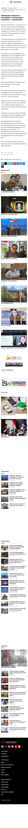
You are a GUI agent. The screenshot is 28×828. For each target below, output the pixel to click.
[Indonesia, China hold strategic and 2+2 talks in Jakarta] (4, 701)
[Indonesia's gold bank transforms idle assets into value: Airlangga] (14, 204)
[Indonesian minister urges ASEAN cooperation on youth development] (14, 338)
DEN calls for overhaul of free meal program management (14, 436)
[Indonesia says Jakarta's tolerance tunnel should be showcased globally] (4, 547)
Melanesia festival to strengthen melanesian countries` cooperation (13, 10)
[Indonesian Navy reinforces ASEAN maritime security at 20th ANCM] (4, 582)
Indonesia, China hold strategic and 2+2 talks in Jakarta (16, 701)
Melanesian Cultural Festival (12, 159)
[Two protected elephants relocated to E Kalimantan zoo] (4, 554)
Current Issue (12, 8)
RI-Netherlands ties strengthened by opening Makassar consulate (16, 708)
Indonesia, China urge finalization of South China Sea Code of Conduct (13, 235)
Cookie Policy (4, 787)
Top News (4, 646)
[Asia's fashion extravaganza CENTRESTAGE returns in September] (14, 360)
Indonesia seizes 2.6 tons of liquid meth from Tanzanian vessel (17, 603)
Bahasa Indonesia (6, 779)
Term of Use (4, 782)
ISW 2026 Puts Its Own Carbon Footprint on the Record (14, 391)
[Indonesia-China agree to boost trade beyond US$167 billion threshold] (4, 680)
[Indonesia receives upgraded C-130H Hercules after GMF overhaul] (4, 568)
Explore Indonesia (6, 767)
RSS (2, 794)
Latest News (5, 471)
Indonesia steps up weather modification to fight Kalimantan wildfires (14, 666)
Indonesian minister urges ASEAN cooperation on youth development (13, 347)
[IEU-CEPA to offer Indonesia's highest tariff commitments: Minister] (14, 182)
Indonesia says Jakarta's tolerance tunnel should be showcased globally (16, 547)
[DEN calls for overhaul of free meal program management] (14, 427)
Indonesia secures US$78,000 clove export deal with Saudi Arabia (17, 694)
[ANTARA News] (15, 2)
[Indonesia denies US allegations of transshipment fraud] (4, 722)
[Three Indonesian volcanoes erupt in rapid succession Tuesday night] (4, 589)
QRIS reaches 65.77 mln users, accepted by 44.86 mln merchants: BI (13, 413)
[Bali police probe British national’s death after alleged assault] (14, 293)
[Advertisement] (14, 455)
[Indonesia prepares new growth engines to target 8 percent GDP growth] (4, 561)
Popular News (5, 541)
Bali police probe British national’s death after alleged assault (13, 302)
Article (3, 769)
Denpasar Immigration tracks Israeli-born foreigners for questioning (13, 280)
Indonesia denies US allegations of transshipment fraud (17, 722)
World (2, 762)
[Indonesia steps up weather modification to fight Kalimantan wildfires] (14, 658)
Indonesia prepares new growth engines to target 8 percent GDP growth (16, 561)
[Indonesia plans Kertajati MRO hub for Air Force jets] (4, 610)
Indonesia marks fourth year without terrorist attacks (12, 324)
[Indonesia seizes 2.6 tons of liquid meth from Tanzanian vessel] (4, 603)
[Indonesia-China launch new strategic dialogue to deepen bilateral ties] (4, 687)
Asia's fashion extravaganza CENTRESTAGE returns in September (13, 369)
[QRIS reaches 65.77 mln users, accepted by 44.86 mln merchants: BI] (14, 405)
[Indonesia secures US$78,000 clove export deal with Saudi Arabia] (4, 694)
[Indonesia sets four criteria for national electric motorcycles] (4, 729)
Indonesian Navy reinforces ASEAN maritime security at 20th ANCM (16, 582)
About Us (3, 789)
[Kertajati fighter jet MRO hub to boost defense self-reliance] (4, 596)
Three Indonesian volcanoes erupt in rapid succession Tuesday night (17, 589)
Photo (2, 772)
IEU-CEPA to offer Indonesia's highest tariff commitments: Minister (13, 191)
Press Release (5, 774)
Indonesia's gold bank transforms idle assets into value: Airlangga (12, 213)
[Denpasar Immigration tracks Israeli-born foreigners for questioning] (14, 271)
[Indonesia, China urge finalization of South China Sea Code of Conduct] (14, 227)
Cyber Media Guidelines (7, 792)
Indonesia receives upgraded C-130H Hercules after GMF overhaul (17, 568)
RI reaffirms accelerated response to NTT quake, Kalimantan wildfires (13, 257)
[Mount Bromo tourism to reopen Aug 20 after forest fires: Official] (4, 575)
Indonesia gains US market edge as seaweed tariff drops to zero (17, 673)
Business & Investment (7, 764)
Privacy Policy (4, 784)
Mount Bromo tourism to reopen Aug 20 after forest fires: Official (16, 575)
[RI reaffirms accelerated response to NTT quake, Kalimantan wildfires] (14, 249)
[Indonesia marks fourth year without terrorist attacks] (14, 316)
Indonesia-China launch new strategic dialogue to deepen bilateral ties (17, 687)
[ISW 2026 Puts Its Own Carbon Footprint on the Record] (14, 383)
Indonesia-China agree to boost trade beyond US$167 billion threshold (17, 680)
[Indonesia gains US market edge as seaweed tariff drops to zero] (4, 673)
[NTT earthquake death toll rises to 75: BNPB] (4, 715)
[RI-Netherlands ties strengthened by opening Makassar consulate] (4, 708)
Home (5, 8)
